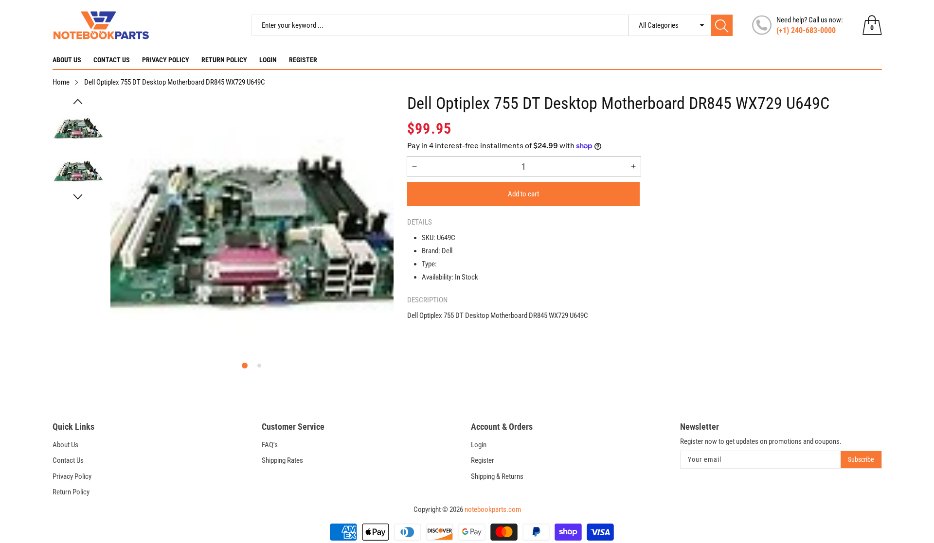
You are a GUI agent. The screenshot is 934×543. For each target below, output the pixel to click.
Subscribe (861, 459)
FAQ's (270, 444)
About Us (67, 60)
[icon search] (722, 25)
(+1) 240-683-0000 (806, 30)
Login (268, 60)
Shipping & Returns (497, 476)
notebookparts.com (493, 509)
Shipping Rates (282, 460)
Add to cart (523, 194)
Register (303, 60)
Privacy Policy (165, 60)
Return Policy (224, 60)
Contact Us (111, 60)
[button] (78, 101)
